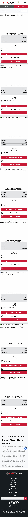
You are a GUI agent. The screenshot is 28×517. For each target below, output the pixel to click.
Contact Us (4, 510)
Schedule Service (13, 494)
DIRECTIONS (13, 484)
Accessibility (11, 510)
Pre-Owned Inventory (13, 489)
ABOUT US (13, 480)
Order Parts (13, 495)
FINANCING (13, 482)
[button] (25, 448)
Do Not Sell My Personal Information (11, 511)
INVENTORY (13, 486)
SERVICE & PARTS (13, 492)
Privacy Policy (23, 510)
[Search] (25, 498)
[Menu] (25, 3)
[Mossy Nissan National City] (9, 2)
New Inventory (13, 488)
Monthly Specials (13, 491)
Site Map (17, 510)
